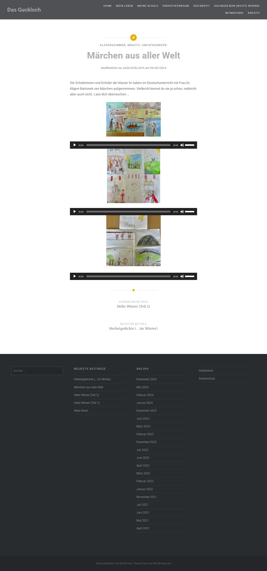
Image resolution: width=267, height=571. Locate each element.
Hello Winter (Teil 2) (86, 395)
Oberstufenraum (176, 5)
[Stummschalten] (182, 145)
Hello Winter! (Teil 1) (87, 403)
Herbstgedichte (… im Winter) (92, 379)
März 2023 (143, 426)
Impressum (206, 370)
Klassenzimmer (113, 45)
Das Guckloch (24, 10)
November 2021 (146, 497)
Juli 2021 (142, 504)
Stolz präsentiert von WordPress (114, 563)
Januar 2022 (144, 489)
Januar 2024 (144, 403)
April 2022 (142, 465)
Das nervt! (201, 5)
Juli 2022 (142, 450)
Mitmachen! (234, 12)
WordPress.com (162, 563)
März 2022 (143, 473)
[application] (133, 145)
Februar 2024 (144, 395)
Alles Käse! (81, 410)
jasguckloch (134, 68)
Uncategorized (154, 45)
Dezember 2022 (146, 442)
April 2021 (142, 528)
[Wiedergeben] (74, 145)
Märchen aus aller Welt (88, 387)
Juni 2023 (142, 418)
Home (108, 5)
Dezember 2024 (146, 379)
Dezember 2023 (146, 410)
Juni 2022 (142, 457)
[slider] (190, 144)
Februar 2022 (144, 481)
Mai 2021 (142, 520)
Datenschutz (207, 378)
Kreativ (254, 12)
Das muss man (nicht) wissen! (237, 5)
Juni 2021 (142, 512)
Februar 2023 (144, 434)
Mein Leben (124, 5)
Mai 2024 (142, 387)
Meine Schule (147, 5)
